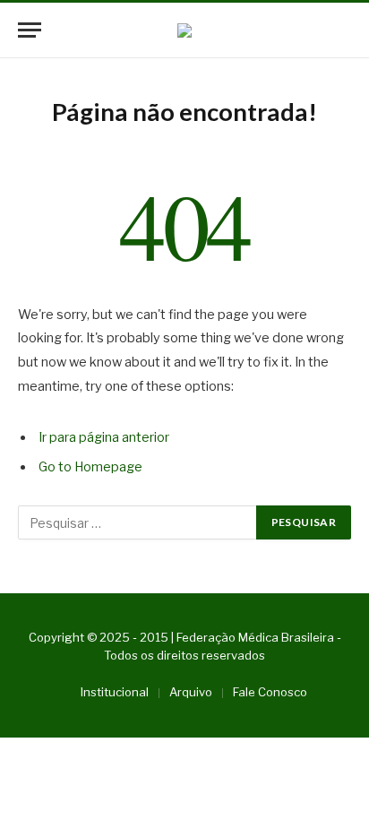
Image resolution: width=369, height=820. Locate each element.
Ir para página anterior (104, 437)
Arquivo (190, 692)
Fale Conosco (270, 692)
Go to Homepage (90, 467)
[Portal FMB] (184, 30)
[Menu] (29, 30)
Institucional (115, 692)
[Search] (343, 30)
